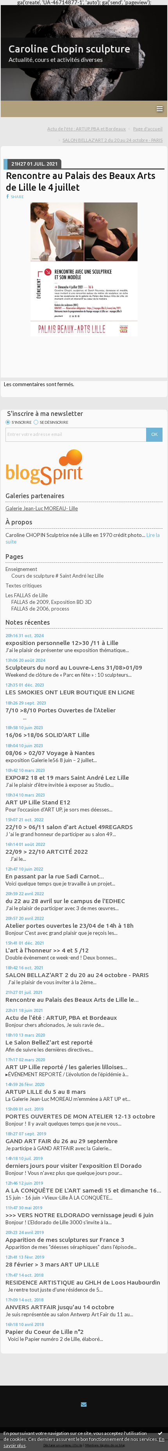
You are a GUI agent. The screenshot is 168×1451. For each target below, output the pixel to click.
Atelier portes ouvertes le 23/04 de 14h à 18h (69, 925)
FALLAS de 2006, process (40, 608)
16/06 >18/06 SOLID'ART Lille (47, 735)
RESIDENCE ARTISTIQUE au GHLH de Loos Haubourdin (82, 1282)
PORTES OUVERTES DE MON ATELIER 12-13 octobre (80, 1116)
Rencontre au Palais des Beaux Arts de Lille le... (72, 999)
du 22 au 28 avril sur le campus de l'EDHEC (65, 901)
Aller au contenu (21, 10)
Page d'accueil (148, 128)
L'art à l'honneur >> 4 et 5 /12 (47, 950)
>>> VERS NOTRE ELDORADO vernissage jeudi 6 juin (79, 1215)
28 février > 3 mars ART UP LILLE (52, 1264)
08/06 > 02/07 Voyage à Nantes (50, 753)
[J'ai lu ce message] (160, 1433)
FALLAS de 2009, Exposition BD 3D (51, 602)
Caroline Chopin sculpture (69, 48)
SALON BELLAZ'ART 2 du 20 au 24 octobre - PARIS (113, 140)
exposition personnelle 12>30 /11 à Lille (61, 643)
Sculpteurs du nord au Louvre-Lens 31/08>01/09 (73, 667)
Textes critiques (23, 585)
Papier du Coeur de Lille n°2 (44, 1331)
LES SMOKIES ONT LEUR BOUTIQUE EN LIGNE (70, 692)
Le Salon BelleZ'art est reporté (49, 1042)
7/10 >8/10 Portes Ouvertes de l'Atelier (60, 710)
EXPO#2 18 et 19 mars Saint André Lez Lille (67, 777)
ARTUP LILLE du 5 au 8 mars (45, 1091)
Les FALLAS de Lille (26, 595)
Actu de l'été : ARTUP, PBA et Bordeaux (86, 128)
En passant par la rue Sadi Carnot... (54, 876)
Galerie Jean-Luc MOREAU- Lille (41, 508)
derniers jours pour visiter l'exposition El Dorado (73, 1165)
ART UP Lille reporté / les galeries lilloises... (66, 1067)
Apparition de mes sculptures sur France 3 (64, 1239)
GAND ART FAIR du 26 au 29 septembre (61, 1141)
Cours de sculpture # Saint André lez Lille (57, 576)
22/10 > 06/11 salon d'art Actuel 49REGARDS (69, 827)
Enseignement (21, 569)
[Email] (84, 1404)
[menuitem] (89, 129)
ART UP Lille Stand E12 (37, 802)
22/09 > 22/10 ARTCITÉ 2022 (46, 851)
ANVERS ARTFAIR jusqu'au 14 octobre (59, 1307)
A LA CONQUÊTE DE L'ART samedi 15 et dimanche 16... (83, 1190)
